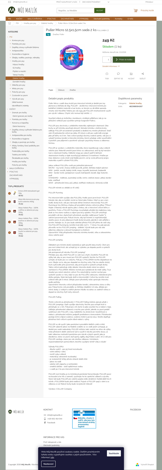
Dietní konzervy (19, 126)
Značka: (58, 34)
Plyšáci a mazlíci (19, 71)
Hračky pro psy (18, 61)
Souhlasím (114, 453)
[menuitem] (10, 19)
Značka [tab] (73, 90)
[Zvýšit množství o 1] (111, 58)
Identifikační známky (20, 105)
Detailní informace (109, 66)
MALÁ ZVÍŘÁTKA (16, 168)
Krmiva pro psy (18, 40)
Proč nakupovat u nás (66, 2)
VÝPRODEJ (14, 179)
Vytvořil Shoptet (147, 464)
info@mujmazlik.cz (54, 415)
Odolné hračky (18, 78)
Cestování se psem (20, 95)
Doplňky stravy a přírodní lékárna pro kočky (27, 131)
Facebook (51, 422)
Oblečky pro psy (18, 85)
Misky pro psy (17, 88)
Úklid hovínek (17, 102)
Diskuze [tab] (61, 90)
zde (52, 457)
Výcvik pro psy (18, 99)
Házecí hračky (18, 64)
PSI (10, 37)
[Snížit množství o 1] (111, 61)
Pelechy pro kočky (19, 165)
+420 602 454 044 (54, 419)
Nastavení (48, 464)
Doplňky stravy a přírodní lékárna (25, 47)
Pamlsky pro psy (18, 44)
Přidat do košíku (125, 60)
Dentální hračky (19, 81)
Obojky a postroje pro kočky (23, 142)
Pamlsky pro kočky (19, 119)
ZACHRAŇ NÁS (16, 175)
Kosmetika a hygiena (20, 54)
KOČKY (12, 109)
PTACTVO (13, 172)
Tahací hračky (18, 75)
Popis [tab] (51, 90)
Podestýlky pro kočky (20, 151)
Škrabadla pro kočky (20, 158)
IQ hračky (16, 68)
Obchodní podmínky (91, 2)
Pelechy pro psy (18, 92)
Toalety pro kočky (19, 154)
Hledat (99, 10)
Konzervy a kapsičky (20, 123)
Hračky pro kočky (19, 161)
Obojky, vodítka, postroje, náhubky (26, 57)
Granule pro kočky (19, 112)
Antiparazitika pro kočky (22, 135)
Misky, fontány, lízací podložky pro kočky (25, 146)
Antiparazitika (17, 50)
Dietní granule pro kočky (22, 116)
